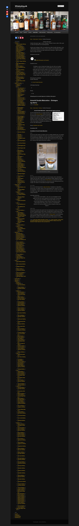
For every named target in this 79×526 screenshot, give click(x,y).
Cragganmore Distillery (22, 443)
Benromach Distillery (21, 436)
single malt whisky (46, 186)
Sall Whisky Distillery (20, 249)
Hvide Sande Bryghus (21, 140)
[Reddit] (7, 14)
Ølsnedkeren (20, 158)
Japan (17, 211)
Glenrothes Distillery (21, 479)
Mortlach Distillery (21, 494)
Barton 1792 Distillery (20, 47)
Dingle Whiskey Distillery (20, 261)
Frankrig (40, 39)
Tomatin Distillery (21, 348)
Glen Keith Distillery (21, 458)
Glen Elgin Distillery (21, 453)
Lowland (17, 386)
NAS (60, 220)
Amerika (30, 32)
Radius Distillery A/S (20, 248)
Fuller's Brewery (20, 127)
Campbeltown (18, 283)
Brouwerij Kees (20, 100)
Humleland (19, 136)
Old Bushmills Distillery (20, 270)
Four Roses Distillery (20, 52)
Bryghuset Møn (20, 107)
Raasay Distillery (21, 362)
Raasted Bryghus (21, 163)
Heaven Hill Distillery (20, 55)
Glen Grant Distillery (21, 455)
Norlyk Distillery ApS (20, 245)
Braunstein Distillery (20, 234)
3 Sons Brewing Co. (21, 88)
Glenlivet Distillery (21, 475)
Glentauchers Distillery (22, 481)
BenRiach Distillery (21, 433)
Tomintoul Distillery (21, 505)
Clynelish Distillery (21, 303)
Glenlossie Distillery (21, 476)
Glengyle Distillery (21, 287)
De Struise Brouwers (21, 113)
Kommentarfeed (18, 516)
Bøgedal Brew (20, 95)
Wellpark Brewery (21, 180)
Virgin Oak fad (47, 221)
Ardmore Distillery (21, 293)
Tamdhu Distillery (21, 502)
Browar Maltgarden (21, 102)
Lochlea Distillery (21, 411)
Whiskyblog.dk (21, 6)
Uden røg (43, 221)
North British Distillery (22, 413)
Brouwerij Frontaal (21, 97)
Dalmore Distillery (21, 304)
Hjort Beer (19, 134)
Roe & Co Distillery (19, 273)
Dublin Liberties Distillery (20, 264)
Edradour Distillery (21, 309)
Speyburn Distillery (21, 497)
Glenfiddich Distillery (21, 472)
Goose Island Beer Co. (22, 129)
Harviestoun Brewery (21, 132)
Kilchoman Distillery (21, 381)
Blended (17, 282)
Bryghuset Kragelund (21, 105)
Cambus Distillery (21, 394)
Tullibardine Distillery (21, 349)
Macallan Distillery (21, 490)
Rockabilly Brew (20, 166)
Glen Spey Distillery (21, 461)
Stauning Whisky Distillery (21, 251)
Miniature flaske (56, 220)
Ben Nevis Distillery (21, 298)
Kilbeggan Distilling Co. (20, 266)
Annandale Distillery (21, 388)
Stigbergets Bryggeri (21, 173)
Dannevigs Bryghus (21, 112)
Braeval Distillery (21, 438)
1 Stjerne (52, 219)
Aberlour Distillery (21, 424)
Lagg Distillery (20, 360)
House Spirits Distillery (20, 56)
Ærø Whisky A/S (19, 233)
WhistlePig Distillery (20, 77)
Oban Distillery (20, 338)
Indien (17, 202)
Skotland (16, 32)
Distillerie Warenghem (41, 219)
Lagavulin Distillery (21, 383)
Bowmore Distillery (21, 373)
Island (17, 209)
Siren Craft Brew (20, 169)
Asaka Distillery (20, 212)
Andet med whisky (42, 32)
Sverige (17, 217)
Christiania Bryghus (21, 111)
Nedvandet (32, 221)
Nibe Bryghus (20, 156)
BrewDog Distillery (21, 301)
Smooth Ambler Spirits (20, 73)
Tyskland (17, 226)
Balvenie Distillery (21, 432)
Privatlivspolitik (35, 521)
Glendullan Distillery (21, 468)
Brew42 (19, 96)
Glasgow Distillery (21, 402)
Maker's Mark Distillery (20, 63)
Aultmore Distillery (21, 428)
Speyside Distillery (21, 498)
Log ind (16, 513)
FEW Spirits (18, 51)
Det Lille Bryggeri (21, 116)
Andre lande (35, 32)
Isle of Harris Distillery (22, 356)
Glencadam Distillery (21, 316)
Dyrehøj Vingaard (19, 238)
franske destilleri (39, 114)
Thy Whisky (18, 255)
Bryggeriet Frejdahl (21, 104)
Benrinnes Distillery (21, 435)
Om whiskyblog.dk (57, 32)
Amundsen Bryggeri (21, 90)
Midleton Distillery (19, 268)
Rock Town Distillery (20, 72)
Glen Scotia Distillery (21, 284)
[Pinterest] (7, 12)
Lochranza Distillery (21, 361)
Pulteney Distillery (21, 339)
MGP (17, 64)
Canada (17, 185)
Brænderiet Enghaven (20, 235)
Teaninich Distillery (21, 347)
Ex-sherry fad (45, 220)
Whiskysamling (49, 32)
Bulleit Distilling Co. (20, 50)
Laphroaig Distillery (21, 384)
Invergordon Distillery (21, 330)
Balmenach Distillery (21, 430)
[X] (7, 9)
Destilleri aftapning (35, 220)
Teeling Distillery (19, 275)
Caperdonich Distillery (22, 439)
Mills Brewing (20, 150)
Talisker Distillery (21, 365)
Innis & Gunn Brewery (21, 143)
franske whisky (48, 179)
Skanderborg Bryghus (21, 171)
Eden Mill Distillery (21, 399)
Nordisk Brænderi (19, 244)
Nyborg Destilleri (19, 246)
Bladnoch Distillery (21, 393)
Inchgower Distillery (21, 483)
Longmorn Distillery (21, 488)
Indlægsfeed (17, 515)
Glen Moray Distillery (21, 459)
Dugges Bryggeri (21, 117)
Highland (18, 290)
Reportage (17, 279)
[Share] (7, 16)
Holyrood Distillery (21, 405)
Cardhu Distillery (21, 442)
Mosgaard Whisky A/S (20, 243)
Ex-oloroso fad (40, 220)
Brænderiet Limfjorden (20, 237)
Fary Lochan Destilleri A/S (21, 239)
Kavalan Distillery (21, 224)
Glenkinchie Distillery (21, 403)
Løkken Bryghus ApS (21, 147)
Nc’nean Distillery (21, 337)
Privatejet (35, 221)
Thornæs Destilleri (19, 254)
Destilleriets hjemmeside (37, 125)
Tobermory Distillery (21, 366)
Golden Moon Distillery (20, 53)
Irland (21, 32)
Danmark (25, 32)
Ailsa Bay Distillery (21, 387)
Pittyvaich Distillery (21, 496)
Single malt (39, 221)
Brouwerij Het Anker (21, 99)
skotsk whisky (52, 214)
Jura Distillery (20, 359)
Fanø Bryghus (20, 119)
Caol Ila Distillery (21, 380)
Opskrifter (18, 85)
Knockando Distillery (21, 485)
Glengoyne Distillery (21, 323)
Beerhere (19, 92)
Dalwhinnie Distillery (21, 305)
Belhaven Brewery (21, 94)
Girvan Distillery (20, 400)
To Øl (18, 177)
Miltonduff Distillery (21, 493)
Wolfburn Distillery (21, 351)
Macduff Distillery (21, 336)
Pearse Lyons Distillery (20, 272)
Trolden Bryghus (19, 256)
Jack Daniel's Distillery (20, 57)
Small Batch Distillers (20, 250)
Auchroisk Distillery (21, 427)
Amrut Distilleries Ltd (21, 204)
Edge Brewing (20, 118)
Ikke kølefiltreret (50, 220)
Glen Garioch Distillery (22, 312)
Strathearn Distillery (21, 345)
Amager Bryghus (21, 89)
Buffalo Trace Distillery (20, 49)
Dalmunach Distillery (21, 449)
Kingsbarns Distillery (21, 406)
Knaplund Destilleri (19, 242)
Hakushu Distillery (21, 213)
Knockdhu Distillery (21, 332)
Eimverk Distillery (21, 210)
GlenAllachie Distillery (22, 463)
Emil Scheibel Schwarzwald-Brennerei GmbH (21, 228)
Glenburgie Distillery (21, 465)
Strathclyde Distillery (21, 420)
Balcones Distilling (19, 46)
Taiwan (17, 223)
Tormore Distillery (21, 507)
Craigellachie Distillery (22, 446)
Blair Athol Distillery (21, 299)
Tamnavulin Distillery (21, 503)
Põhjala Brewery (20, 160)
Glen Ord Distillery (21, 315)
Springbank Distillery (21, 288)
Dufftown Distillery (21, 452)
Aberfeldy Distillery (21, 292)
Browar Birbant (20, 101)
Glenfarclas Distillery (21, 470)
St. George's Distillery (21, 194)
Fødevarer (18, 84)
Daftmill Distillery (21, 398)
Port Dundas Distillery (21, 415)
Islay (17, 370)
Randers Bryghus (21, 165)
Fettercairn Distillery (21, 310)
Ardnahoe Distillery (21, 372)
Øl (16, 86)
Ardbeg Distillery (21, 371)
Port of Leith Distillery (21, 417)
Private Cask (17, 278)
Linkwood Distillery (21, 487)
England (17, 191)
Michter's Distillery (19, 66)
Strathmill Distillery (21, 501)
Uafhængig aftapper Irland (21, 276)
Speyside (18, 422)
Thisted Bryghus (20, 176)
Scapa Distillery (20, 364)
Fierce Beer (20, 121)
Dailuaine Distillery (21, 448)
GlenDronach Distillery (22, 319)
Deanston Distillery (21, 307)
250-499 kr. (56, 219)
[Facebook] (7, 7)
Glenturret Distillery (21, 328)
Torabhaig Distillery (21, 369)
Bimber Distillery (21, 193)
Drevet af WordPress (42, 521)
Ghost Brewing (20, 128)
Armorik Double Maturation (37, 82)
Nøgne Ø (19, 157)
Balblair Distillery (21, 296)
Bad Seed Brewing (21, 91)
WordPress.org (17, 517)
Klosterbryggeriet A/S (21, 145)
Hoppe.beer (20, 135)
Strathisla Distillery (21, 499)
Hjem (31, 39)
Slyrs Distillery (20, 231)
